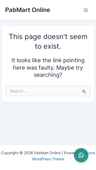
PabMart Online (27, 10)
